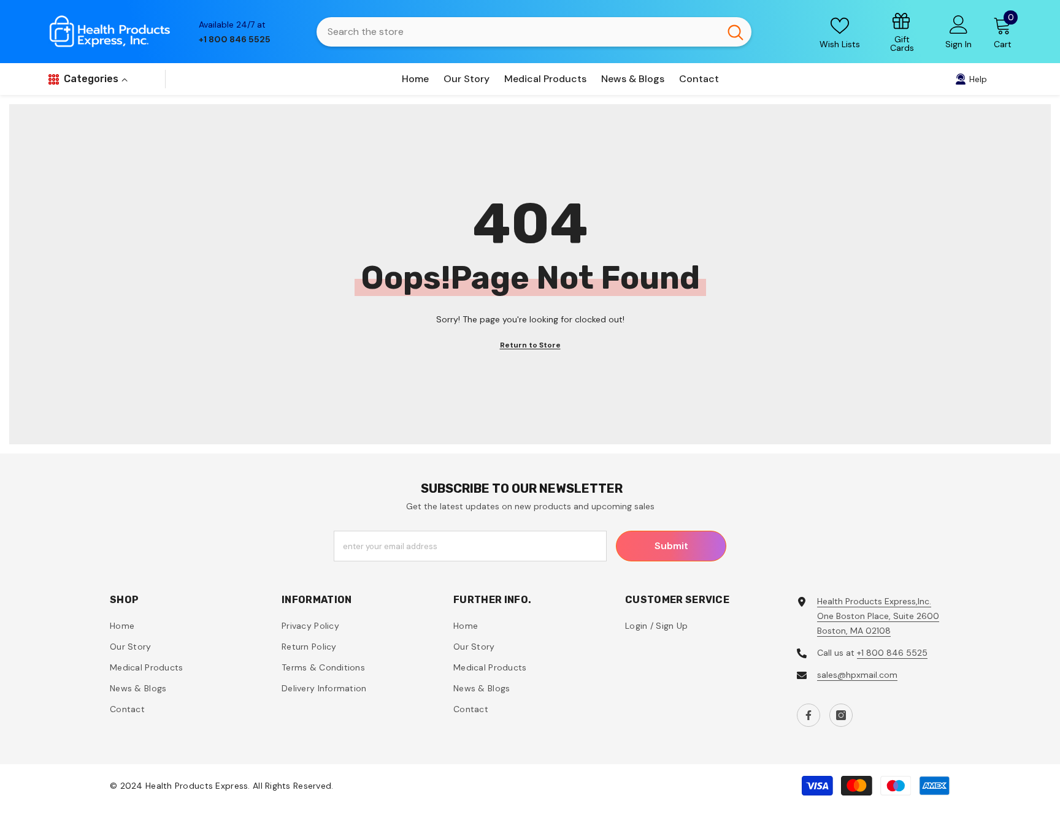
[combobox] (518, 32)
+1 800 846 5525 (892, 652)
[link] (902, 31)
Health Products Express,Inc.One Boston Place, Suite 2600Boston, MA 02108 (878, 616)
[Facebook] (808, 715)
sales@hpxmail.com (857, 674)
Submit (671, 545)
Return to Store (530, 345)
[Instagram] (841, 715)
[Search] (534, 32)
